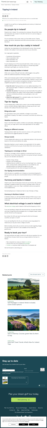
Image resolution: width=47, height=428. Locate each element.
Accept (33, 424)
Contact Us (12, 410)
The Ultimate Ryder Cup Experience (23, 412)
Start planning (22, 399)
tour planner (28, 242)
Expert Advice (32, 407)
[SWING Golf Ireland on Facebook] (21, 416)
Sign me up (42, 369)
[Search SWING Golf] (31, 2)
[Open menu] (27, 2)
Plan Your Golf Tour (9, 407)
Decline (23, 424)
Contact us (9, 245)
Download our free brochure (18, 377)
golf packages (26, 243)
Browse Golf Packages (21, 407)
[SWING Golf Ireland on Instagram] (29, 416)
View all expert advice (35, 274)
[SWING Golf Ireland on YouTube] (25, 416)
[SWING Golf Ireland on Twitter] (17, 416)
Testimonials (34, 410)
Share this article (6, 13)
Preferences (13, 424)
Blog (18, 410)
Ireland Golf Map (25, 410)
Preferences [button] (27, 421)
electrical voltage (11, 206)
